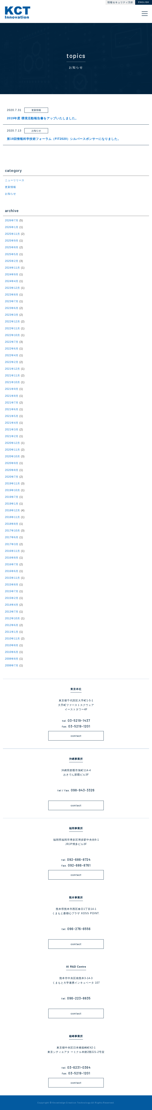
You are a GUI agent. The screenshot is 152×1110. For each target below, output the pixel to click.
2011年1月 (11, 631)
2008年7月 (11, 665)
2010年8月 (11, 645)
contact (76, 735)
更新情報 (10, 187)
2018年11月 (12, 517)
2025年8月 (11, 247)
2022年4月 (11, 355)
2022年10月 (12, 335)
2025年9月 (11, 240)
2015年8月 (11, 584)
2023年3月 (11, 314)
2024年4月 (11, 281)
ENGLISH (143, 2)
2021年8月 (11, 395)
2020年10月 (12, 456)
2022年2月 (11, 362)
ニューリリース (14, 180)
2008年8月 (11, 658)
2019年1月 (11, 503)
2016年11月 (12, 550)
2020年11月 (12, 449)
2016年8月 (11, 557)
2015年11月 (12, 577)
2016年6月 (11, 571)
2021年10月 (12, 382)
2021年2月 (11, 436)
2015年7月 (11, 591)
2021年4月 (11, 422)
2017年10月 (12, 530)
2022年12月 (12, 321)
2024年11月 (12, 267)
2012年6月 (11, 625)
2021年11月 (12, 375)
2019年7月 (11, 496)
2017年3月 (11, 544)
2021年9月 (11, 388)
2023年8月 (11, 294)
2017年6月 (11, 537)
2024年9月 (11, 274)
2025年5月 (11, 254)
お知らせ (10, 193)
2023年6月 (11, 308)
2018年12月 (12, 510)
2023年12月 (12, 287)
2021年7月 (11, 402)
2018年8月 (11, 523)
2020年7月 (11, 476)
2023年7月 (11, 301)
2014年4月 (11, 604)
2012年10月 (12, 618)
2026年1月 (11, 227)
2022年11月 (12, 328)
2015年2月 (11, 598)
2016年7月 (11, 564)
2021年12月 (12, 368)
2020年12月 (12, 442)
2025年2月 (11, 261)
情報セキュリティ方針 (120, 2)
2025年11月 (12, 233)
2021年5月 (11, 416)
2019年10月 (12, 490)
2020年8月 (11, 470)
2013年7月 (11, 611)
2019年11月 (12, 483)
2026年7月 (11, 220)
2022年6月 (11, 348)
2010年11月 (12, 638)
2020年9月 (11, 463)
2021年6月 (11, 409)
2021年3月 (11, 429)
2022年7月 (11, 341)
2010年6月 (11, 652)
